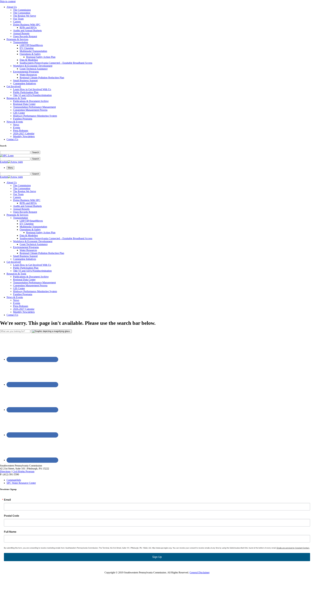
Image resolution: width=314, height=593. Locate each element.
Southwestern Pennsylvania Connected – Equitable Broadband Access (56, 62)
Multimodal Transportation (33, 51)
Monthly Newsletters (24, 136)
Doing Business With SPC (26, 24)
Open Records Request (25, 36)
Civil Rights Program (23, 471)
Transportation (20, 42)
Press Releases (20, 130)
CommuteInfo (14, 480)
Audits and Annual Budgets (27, 30)
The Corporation (21, 12)
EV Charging (27, 48)
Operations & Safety (30, 54)
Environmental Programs (26, 71)
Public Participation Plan (25, 92)
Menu (10, 168)
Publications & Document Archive (31, 101)
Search (35, 152)
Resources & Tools (16, 98)
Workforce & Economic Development (32, 65)
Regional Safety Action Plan (40, 57)
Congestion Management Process (30, 110)
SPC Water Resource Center (21, 483)
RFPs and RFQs (28, 27)
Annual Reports (21, 33)
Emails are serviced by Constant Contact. (293, 547)
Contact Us (12, 139)
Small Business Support (25, 80)
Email (7, 499)
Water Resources (28, 74)
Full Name (10, 531)
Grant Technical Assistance (34, 68)
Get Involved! (14, 86)
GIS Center (19, 112)
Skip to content (8, 1)
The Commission (22, 9)
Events (16, 127)
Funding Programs (22, 118)
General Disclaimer (199, 572)
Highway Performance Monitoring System (35, 115)
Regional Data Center (24, 104)
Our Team (18, 18)
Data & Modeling (29, 60)
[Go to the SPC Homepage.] (7, 155)
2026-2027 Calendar (23, 133)
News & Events (15, 121)
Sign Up (157, 557)
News (16, 124)
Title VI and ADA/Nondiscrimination (32, 95)
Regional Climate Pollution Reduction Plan (42, 77)
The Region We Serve (24, 15)
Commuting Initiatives (24, 83)
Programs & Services (17, 39)
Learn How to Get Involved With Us (32, 89)
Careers (17, 21)
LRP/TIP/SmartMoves (31, 45)
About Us (12, 7)
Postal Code (11, 515)
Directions (5, 471)
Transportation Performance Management (34, 107)
